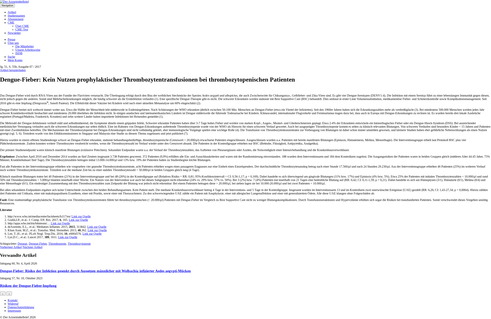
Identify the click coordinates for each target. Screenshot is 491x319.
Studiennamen (16, 15)
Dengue (22, 243)
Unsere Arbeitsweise (27, 49)
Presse (11, 39)
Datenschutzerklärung (21, 307)
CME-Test (21, 29)
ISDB (18, 53)
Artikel (12, 12)
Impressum (14, 310)
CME (11, 22)
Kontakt (12, 300)
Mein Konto (15, 60)
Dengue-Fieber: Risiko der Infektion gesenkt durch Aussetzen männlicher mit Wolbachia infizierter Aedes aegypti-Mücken (95, 271)
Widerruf (13, 303)
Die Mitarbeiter (24, 46)
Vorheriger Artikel (11, 247)
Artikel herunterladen (13, 70)
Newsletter (14, 33)
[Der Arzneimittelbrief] (14, 1)
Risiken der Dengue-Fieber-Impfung (28, 286)
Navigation (7, 5)
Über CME (22, 26)
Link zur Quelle (81, 216)
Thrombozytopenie (79, 243)
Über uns (13, 43)
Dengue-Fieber (38, 243)
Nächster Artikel (32, 247)
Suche (11, 56)
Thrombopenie (57, 243)
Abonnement (15, 19)
